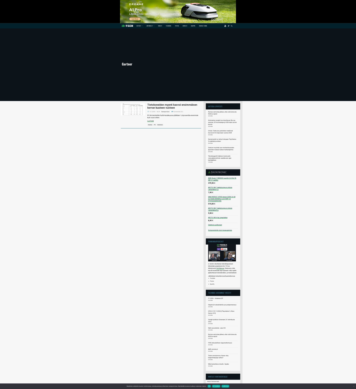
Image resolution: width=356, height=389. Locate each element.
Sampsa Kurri (165, 112)
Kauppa (193, 26)
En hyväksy (216, 386)
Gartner (150, 124)
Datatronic (218, 172)
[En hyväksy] (354, 386)
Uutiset (138, 26)
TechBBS (168, 26)
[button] (225, 25)
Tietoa (177, 26)
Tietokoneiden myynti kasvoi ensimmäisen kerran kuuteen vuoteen (172, 106)
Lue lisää (150, 121)
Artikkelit (150, 26)
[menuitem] (140, 25)
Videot (160, 26)
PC (155, 124)
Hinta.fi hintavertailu (213, 381)
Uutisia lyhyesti (215, 106)
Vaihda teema (203, 26)
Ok (209, 386)
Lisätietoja (225, 386)
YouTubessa (220, 268)
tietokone (160, 124)
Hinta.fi (185, 26)
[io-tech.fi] (127, 26)
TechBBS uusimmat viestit (219, 292)
